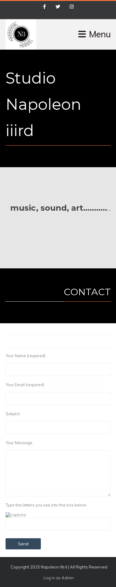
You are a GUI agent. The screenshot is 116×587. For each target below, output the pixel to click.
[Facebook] (44, 7)
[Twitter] (58, 7)
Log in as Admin (59, 577)
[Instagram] (72, 7)
